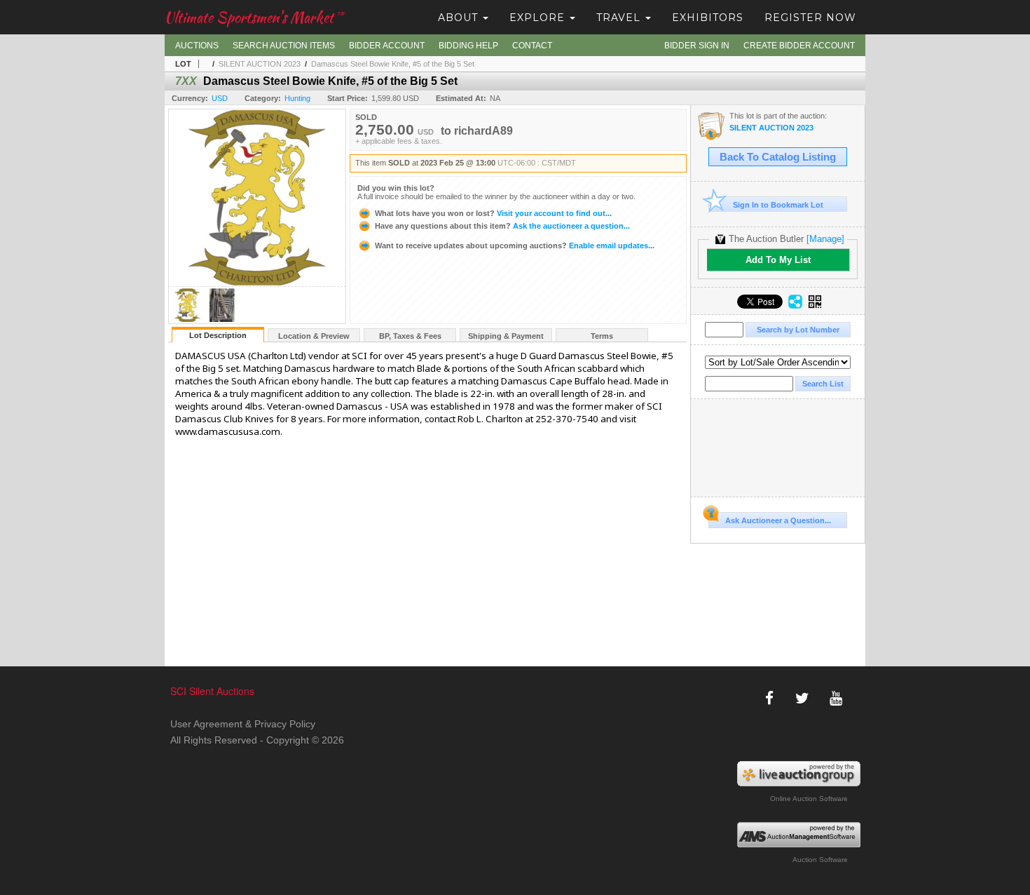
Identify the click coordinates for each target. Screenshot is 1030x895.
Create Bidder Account (799, 46)
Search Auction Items (284, 46)
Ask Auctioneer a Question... (778, 520)
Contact (532, 46)
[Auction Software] (799, 834)
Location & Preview (314, 336)
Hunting (297, 98)
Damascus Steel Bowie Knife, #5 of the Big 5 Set (392, 64)
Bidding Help (468, 46)
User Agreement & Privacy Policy (242, 723)
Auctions (197, 46)
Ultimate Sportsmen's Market (254, 17)
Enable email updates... (514, 245)
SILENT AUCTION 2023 (260, 64)
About (459, 17)
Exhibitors (707, 17)
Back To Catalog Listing (778, 157)
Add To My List (778, 260)
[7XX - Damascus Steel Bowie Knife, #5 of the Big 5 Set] (187, 319)
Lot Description (218, 335)
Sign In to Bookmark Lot (778, 205)
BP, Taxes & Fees (410, 336)
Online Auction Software (809, 798)
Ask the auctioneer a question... (502, 226)
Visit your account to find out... (493, 213)
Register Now (810, 17)
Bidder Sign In (696, 46)
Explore (538, 17)
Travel (620, 17)
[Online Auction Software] (799, 773)
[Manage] (825, 239)
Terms (602, 336)
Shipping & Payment (506, 336)
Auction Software (820, 859)
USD (220, 98)
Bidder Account (387, 46)
